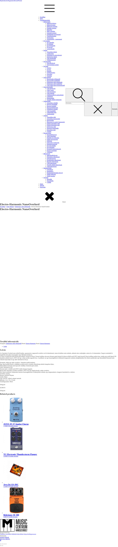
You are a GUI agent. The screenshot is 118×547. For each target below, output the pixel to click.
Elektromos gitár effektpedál (54, 82)
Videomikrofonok (52, 166)
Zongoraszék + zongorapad (54, 39)
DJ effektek (50, 44)
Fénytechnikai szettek (53, 65)
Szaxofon (49, 74)
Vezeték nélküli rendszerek (54, 99)
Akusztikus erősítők (52, 103)
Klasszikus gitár (51, 130)
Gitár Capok (50, 90)
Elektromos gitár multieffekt (54, 84)
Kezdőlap (42, 17)
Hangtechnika (47, 133)
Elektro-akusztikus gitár (53, 123)
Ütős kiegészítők (51, 58)
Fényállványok (51, 63)
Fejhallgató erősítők (52, 109)
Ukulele (49, 131)
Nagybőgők (50, 181)
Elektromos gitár (51, 127)
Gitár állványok (51, 88)
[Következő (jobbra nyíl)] (2, 545)
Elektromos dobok (52, 57)
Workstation (50, 37)
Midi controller (51, 31)
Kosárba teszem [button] (13, 426)
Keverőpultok (50, 147)
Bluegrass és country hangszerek (56, 122)
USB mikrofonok (51, 163)
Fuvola (49, 69)
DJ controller (50, 42)
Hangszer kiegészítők (53, 128)
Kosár (16, 0)
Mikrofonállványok (52, 155)
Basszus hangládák (52, 104)
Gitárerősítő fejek (51, 112)
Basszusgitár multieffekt (53, 80)
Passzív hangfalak (52, 150)
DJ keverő (50, 47)
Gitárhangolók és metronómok (55, 95)
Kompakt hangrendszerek (54, 149)
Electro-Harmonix (31, 343)
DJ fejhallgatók (51, 45)
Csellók (49, 182)
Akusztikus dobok (52, 52)
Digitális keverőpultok (53, 138)
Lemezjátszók (50, 49)
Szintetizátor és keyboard (54, 34)
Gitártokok (50, 96)
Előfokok (49, 141)
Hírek (41, 184)
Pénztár (20, 0)
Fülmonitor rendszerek (53, 142)
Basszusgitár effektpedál (53, 79)
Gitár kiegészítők (48, 87)
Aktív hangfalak (51, 136)
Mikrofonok (46, 153)
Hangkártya (50, 171)
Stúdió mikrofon (51, 174)
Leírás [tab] (5, 346)
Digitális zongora (51, 28)
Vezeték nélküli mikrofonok (54, 165)
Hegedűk (49, 179)
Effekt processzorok (52, 139)
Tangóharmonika (51, 36)
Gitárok (45, 115)
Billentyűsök (46, 22)
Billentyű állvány (51, 23)
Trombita (49, 76)
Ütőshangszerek (51, 60)
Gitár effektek (47, 77)
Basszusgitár (50, 120)
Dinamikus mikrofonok (53, 157)
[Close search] (98, 109)
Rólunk (42, 185)
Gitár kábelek (50, 93)
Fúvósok (45, 66)
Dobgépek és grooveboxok (54, 55)
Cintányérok (50, 53)
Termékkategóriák (45, 20)
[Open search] (79, 95)
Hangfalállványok (52, 134)
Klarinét (49, 71)
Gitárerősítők (47, 101)
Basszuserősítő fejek (52, 107)
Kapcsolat (42, 187)
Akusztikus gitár (51, 117)
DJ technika (46, 41)
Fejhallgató (50, 169)
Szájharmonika (51, 72)
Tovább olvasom (13, 456)
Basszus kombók (51, 106)
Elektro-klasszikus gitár (53, 125)
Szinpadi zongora (51, 33)
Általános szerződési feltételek (8, 534)
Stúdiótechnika (47, 168)
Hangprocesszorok (52, 144)
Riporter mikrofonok (52, 161)
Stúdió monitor (51, 176)
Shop (41, 18)
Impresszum (32, 534)
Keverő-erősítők (51, 146)
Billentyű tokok (51, 25)
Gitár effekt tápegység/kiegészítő (56, 85)
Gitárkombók (50, 114)
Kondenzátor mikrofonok (54, 160)
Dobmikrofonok (51, 158)
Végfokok (49, 152)
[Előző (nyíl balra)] (0, 545)
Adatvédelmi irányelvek (22, 534)
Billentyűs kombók (52, 26)
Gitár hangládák (51, 111)
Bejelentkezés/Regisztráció (7, 0)
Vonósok (45, 177)
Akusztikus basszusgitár (53, 119)
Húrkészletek (50, 98)
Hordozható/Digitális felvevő (55, 173)
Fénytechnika (47, 61)
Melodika (49, 30)
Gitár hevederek (51, 92)
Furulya (49, 68)
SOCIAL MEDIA (5, 539)
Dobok (45, 50)
